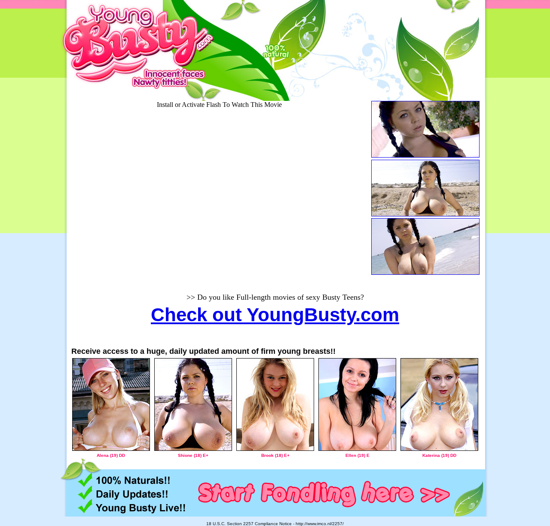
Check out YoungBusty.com (275, 314)
